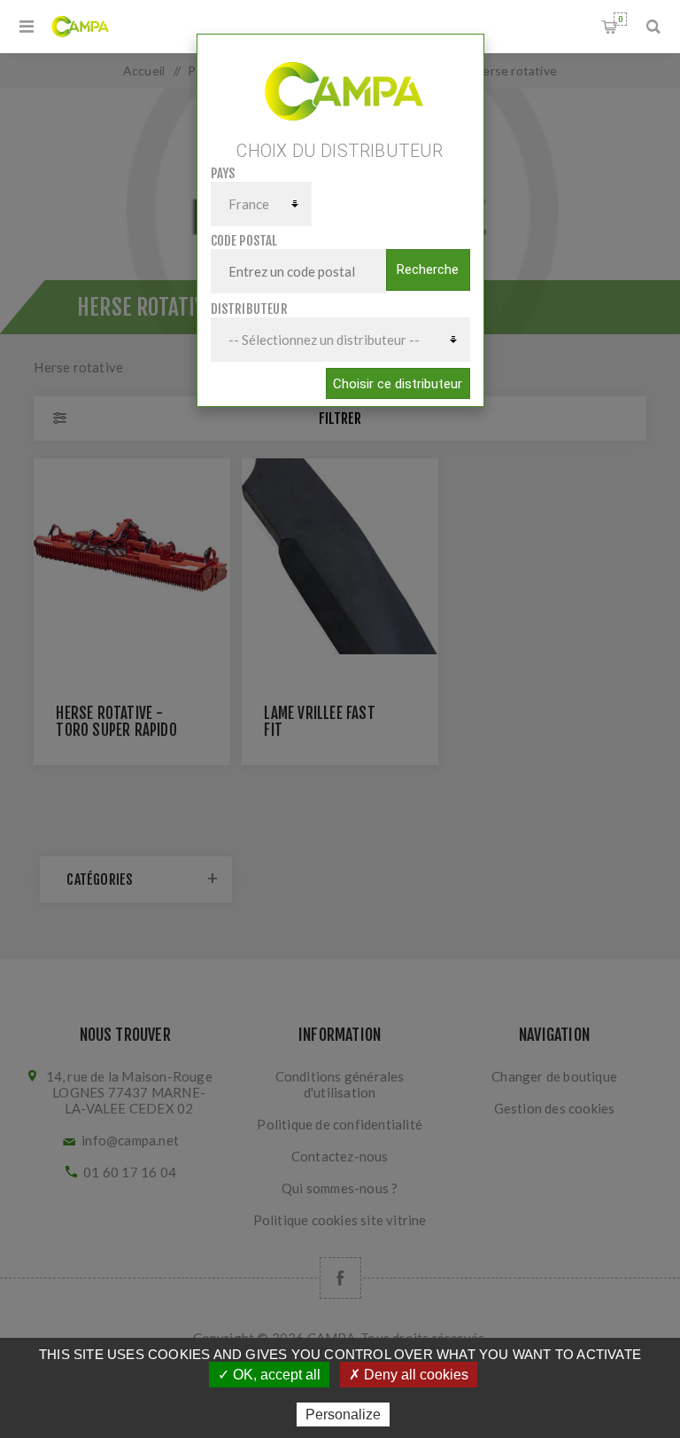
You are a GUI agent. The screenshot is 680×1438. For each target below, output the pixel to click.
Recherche (428, 269)
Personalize (343, 1414)
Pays (223, 173)
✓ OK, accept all (269, 1374)
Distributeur (249, 309)
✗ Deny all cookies (408, 1374)
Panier (620, 19)
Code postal (244, 240)
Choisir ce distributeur (397, 384)
